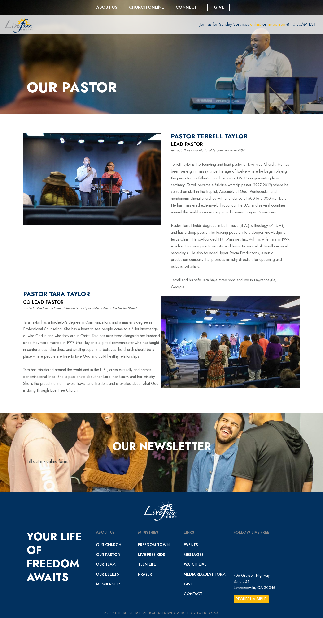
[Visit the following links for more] (178, 157)
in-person (276, 24)
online (255, 24)
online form (56, 461)
